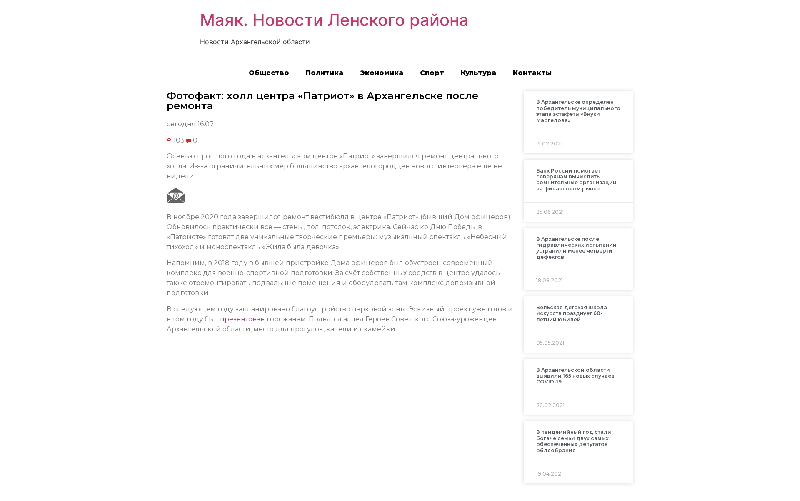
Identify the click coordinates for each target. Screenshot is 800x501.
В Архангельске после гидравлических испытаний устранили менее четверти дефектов (576, 248)
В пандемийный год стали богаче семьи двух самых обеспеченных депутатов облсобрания (573, 441)
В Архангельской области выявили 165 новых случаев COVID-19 (575, 376)
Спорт (432, 73)
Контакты (532, 73)
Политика (324, 73)
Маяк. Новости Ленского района (334, 20)
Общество (269, 73)
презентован (242, 319)
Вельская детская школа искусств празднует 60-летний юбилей (571, 313)
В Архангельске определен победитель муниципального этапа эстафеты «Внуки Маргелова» (578, 111)
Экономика (381, 73)
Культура (478, 73)
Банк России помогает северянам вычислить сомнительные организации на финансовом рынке (576, 180)
